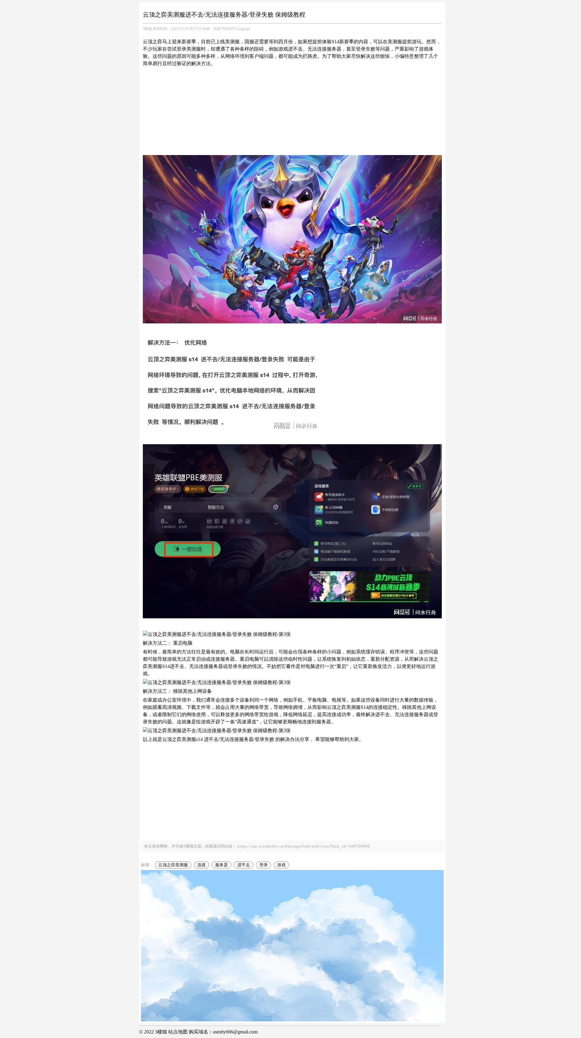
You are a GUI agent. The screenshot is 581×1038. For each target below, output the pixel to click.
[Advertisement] (292, 111)
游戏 (281, 865)
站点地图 (178, 1031)
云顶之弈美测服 (173, 865)
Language (243, 29)
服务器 (221, 865)
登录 (263, 865)
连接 (201, 865)
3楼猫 (147, 29)
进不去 (243, 865)
